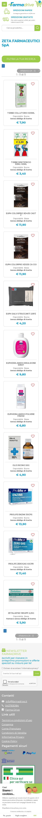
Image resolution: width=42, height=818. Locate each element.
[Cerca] (37, 28)
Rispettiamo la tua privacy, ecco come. (14, 808)
